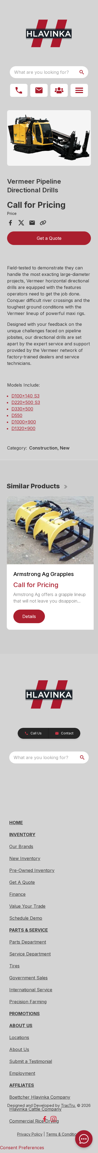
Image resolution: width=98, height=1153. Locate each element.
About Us (19, 1049)
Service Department (30, 954)
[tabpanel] (49, 138)
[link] (59, 90)
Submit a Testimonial (30, 1061)
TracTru (68, 1105)
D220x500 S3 (25, 402)
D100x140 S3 (25, 396)
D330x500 (22, 409)
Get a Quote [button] (49, 238)
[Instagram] (53, 1119)
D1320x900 (23, 428)
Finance (17, 894)
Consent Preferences (22, 1147)
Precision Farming (28, 1001)
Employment (22, 1073)
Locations (19, 1037)
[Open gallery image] (49, 138)
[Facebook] (44, 1119)
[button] (19, 90)
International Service (30, 989)
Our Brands (21, 846)
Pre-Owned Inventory (31, 870)
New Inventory (24, 858)
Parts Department (27, 942)
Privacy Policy (29, 1134)
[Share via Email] (32, 222)
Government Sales (28, 977)
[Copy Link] (43, 222)
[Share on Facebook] (10, 222)
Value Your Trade (27, 906)
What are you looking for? (41, 72)
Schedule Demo (25, 918)
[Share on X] (21, 222)
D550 (16, 415)
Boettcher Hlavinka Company (39, 1097)
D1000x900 (23, 422)
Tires (14, 966)
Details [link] (29, 616)
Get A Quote (22, 882)
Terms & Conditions (63, 1134)
